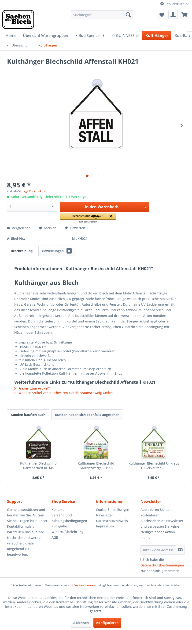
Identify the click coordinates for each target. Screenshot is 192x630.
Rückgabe (59, 526)
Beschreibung (22, 251)
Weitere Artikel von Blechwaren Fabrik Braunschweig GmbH (65, 392)
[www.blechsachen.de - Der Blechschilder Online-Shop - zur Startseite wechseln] (18, 19)
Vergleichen (21, 228)
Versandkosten (84, 585)
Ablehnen (81, 622)
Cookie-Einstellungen (112, 509)
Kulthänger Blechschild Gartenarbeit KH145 (38, 465)
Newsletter (104, 515)
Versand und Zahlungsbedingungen (69, 518)
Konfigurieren (107, 622)
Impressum (105, 526)
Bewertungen (56, 251)
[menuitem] (102, 14)
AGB (55, 537)
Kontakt (58, 509)
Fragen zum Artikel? (34, 388)
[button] (88, 218)
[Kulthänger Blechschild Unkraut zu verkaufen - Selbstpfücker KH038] (153, 442)
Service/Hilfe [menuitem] (174, 4)
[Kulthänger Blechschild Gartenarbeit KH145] (38, 442)
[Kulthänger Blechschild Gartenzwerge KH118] (96, 442)
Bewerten (77, 228)
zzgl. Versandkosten (35, 191)
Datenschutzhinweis (112, 521)
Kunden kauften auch (28, 414)
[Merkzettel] (161, 14)
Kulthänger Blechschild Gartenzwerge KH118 (96, 465)
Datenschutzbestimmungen (162, 565)
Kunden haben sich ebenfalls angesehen (87, 414)
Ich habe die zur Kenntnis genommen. (162, 565)
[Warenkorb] (184, 14)
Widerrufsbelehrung (68, 532)
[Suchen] (128, 14)
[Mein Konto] (173, 14)
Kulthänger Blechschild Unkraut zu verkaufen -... (154, 465)
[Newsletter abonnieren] (180, 550)
